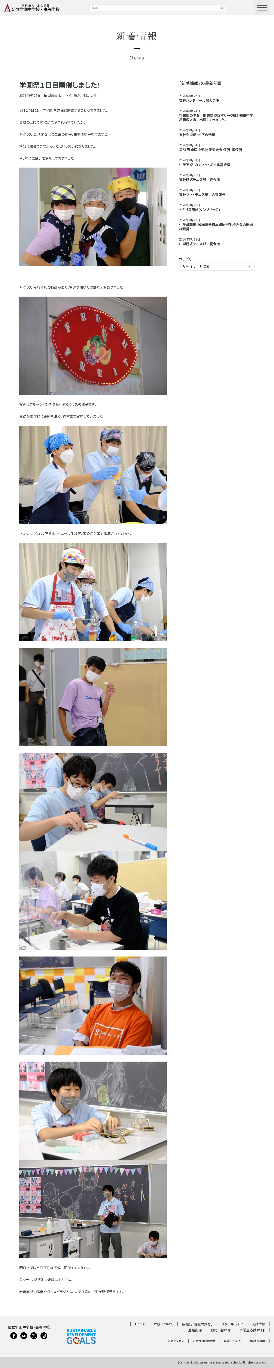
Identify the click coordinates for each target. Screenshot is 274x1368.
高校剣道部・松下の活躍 (197, 134)
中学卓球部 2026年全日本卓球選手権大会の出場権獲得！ (216, 226)
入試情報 (258, 1324)
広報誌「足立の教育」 (197, 1324)
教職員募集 (257, 1341)
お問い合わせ (221, 1330)
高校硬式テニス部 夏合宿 (199, 179)
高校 (94, 95)
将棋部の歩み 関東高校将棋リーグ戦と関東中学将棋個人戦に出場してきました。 (216, 117)
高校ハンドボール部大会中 (199, 100)
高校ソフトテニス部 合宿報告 (202, 194)
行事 (85, 95)
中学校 (67, 95)
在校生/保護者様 (204, 1341)
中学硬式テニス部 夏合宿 (199, 243)
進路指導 (195, 1330)
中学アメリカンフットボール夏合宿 (204, 164)
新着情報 (54, 95)
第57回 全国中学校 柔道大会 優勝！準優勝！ (211, 149)
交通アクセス (175, 1341)
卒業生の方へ (232, 1341)
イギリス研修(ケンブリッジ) (199, 209)
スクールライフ (232, 1324)
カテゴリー (187, 258)
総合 (77, 95)
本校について (163, 1324)
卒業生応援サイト (252, 1330)
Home (140, 1324)
